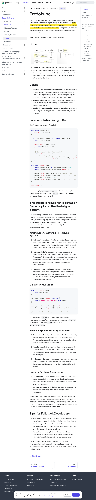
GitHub (6, 482)
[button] (14, 21)
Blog (17, 3)
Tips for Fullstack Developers (87, 59)
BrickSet (53, 482)
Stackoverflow (9, 485)
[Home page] (31, 8)
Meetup (29, 485)
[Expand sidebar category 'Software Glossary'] (25, 74)
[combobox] (85, 2)
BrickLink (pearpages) (35, 479)
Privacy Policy (77, 479)
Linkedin (7, 488)
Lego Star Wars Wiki (57, 479)
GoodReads (8, 491)
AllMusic (30, 482)
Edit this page (36, 456)
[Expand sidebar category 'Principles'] (25, 67)
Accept (76, 495)
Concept (85, 9)
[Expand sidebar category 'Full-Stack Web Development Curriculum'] (25, 57)
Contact (48, 3)
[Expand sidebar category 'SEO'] (25, 70)
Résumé (66, 3)
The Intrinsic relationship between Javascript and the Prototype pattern (88, 24)
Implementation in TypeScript (87, 16)
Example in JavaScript (87, 41)
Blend (34, 3)
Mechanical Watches (57, 485)
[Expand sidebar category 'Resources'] (25, 7)
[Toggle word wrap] (71, 130)
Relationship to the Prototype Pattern (88, 46)
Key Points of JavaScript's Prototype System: (87, 34)
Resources (25, 3)
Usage (84, 12)
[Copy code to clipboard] (75, 130)
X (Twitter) (8, 479)
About (40, 3)
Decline (67, 495)
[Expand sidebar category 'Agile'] (25, 11)
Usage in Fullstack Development (87, 53)
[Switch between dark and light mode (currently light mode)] (73, 2)
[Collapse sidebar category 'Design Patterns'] (25, 17)
